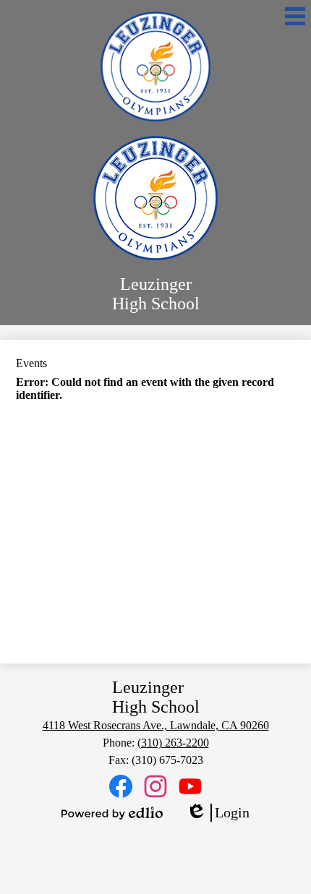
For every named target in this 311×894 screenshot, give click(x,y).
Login (218, 813)
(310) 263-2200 (173, 742)
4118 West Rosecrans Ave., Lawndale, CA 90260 (156, 725)
